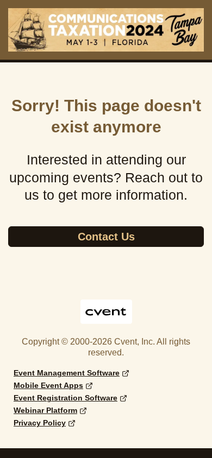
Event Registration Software (65, 397)
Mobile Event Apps (48, 385)
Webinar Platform (45, 410)
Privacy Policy (40, 422)
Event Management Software (67, 372)
